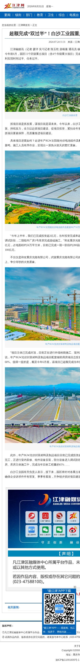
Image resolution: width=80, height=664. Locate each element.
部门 (29, 15)
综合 (62, 15)
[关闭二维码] (75, 587)
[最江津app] (59, 609)
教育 (40, 15)
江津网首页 (24, 25)
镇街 (18, 15)
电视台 (74, 15)
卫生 (51, 15)
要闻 (7, 15)
